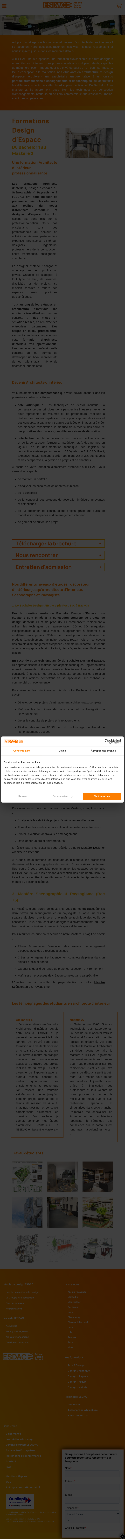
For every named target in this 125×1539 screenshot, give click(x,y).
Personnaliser (61, 796)
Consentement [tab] (21, 750)
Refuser (22, 796)
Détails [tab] (63, 750)
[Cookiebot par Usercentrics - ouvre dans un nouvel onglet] (107, 741)
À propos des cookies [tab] (103, 750)
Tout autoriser (102, 796)
